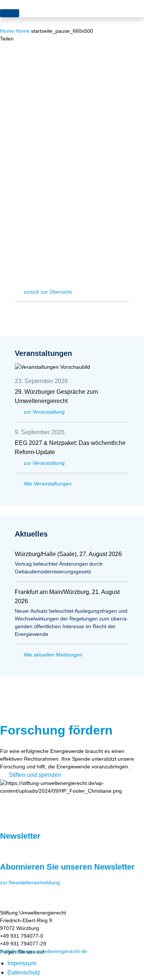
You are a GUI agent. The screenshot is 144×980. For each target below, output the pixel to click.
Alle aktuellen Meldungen (53, 655)
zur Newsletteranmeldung (30, 882)
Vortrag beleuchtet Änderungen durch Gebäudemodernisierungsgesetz (59, 567)
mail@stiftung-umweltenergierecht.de (43, 951)
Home (7, 31)
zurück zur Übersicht (48, 292)
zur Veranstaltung (44, 412)
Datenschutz (23, 972)
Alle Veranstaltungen (48, 484)
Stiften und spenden (35, 775)
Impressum (21, 963)
